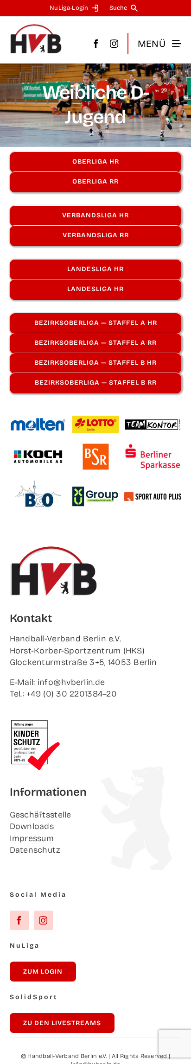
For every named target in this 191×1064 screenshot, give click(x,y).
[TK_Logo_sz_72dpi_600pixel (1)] (153, 423)
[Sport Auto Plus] (153, 496)
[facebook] (96, 43)
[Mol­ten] (38, 422)
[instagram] (114, 43)
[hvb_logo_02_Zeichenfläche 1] (36, 28)
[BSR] (95, 447)
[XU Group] (95, 491)
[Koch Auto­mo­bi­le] (38, 451)
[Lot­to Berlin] (95, 420)
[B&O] (38, 485)
